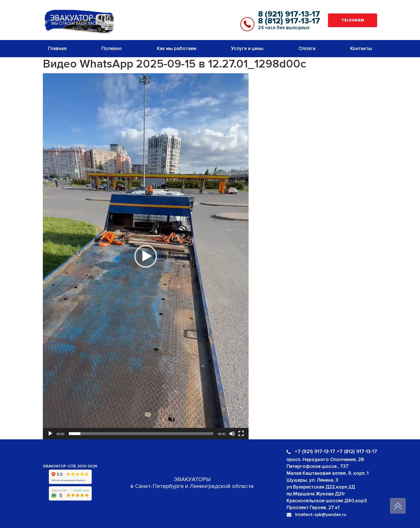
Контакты (361, 48)
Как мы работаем (176, 48)
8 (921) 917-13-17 (289, 14)
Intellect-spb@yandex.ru (320, 514)
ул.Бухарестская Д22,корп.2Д (321, 487)
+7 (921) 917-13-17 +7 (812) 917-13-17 (336, 451)
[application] (146, 256)
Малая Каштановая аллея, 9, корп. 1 (328, 473)
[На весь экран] (241, 433)
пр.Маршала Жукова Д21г (316, 494)
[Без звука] (232, 433)
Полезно (111, 48)
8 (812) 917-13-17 (289, 20)
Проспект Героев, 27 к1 (313, 508)
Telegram (352, 20)
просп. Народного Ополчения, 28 (325, 459)
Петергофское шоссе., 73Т (318, 466)
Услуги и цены (247, 48)
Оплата (307, 48)
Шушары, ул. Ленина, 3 (312, 480)
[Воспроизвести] (50, 433)
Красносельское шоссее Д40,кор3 (327, 501)
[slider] (141, 433)
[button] (145, 256)
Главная (57, 48)
